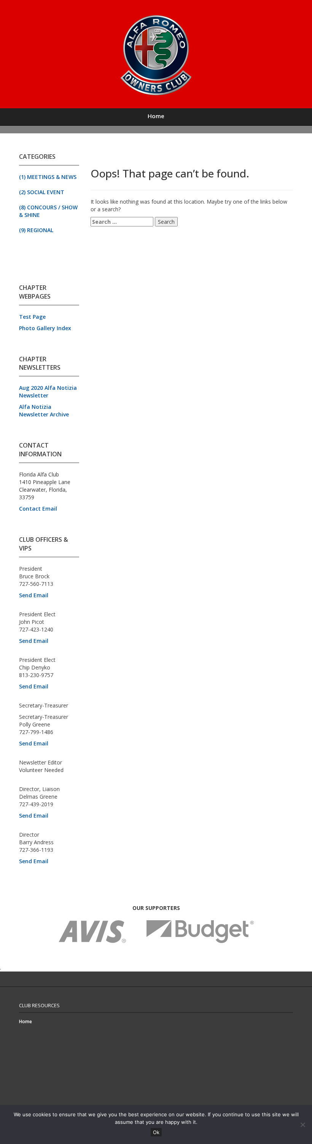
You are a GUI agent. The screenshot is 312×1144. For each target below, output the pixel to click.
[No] (302, 1124)
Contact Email (38, 508)
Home (156, 116)
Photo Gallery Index (45, 328)
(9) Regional (36, 230)
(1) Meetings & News (47, 176)
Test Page (32, 316)
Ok (156, 1132)
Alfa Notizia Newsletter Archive (44, 410)
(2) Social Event (41, 192)
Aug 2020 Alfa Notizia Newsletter (48, 391)
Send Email (33, 595)
